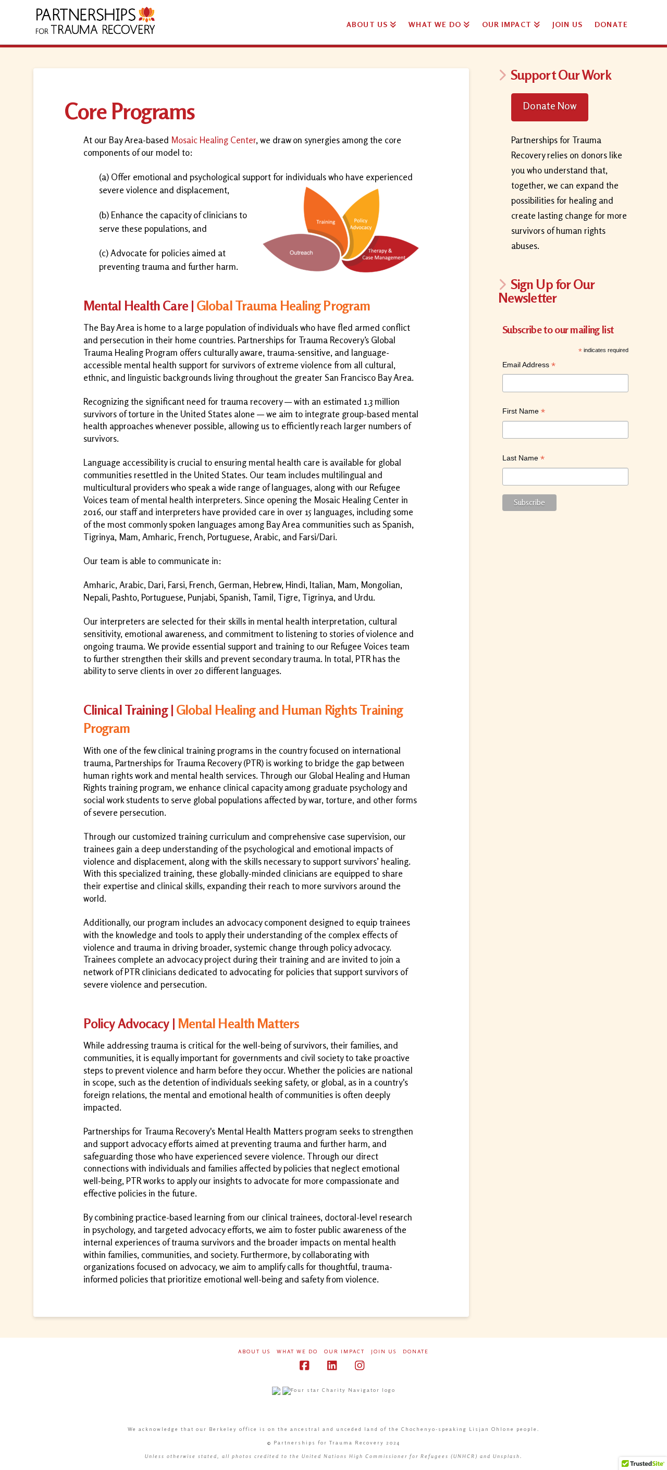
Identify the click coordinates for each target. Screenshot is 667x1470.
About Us (254, 1351)
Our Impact (344, 1351)
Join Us (384, 1351)
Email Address (528, 366)
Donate (416, 1351)
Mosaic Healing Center (213, 139)
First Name (523, 412)
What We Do (297, 1351)
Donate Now (550, 105)
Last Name (523, 459)
